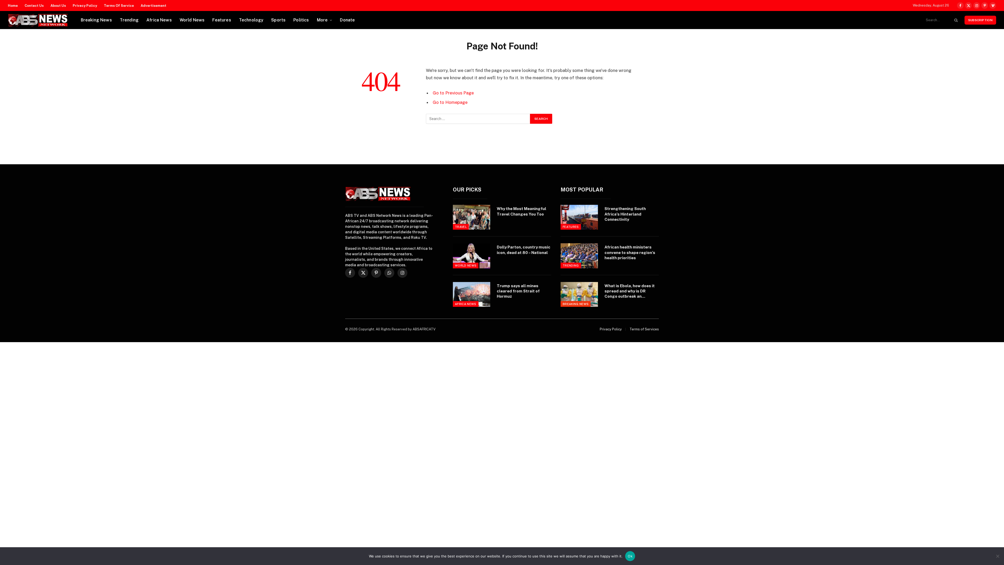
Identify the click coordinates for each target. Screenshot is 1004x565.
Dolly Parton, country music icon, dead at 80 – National (523, 250)
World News (192, 20)
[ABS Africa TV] (38, 20)
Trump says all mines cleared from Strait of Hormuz (518, 291)
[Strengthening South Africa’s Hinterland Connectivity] (579, 217)
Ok (630, 556)
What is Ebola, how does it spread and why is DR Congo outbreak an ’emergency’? (629, 291)
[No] (997, 556)
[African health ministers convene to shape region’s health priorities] (579, 255)
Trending (129, 20)
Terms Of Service (119, 6)
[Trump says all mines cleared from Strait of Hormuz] (471, 294)
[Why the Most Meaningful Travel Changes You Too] (471, 217)
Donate (347, 20)
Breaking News (96, 20)
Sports (278, 20)
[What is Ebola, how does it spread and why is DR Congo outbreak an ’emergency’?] (579, 294)
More (322, 20)
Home (13, 6)
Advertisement (153, 6)
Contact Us (34, 6)
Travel (461, 226)
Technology (251, 20)
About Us (58, 6)
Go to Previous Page (453, 92)
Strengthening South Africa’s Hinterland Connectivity (625, 214)
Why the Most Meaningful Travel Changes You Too (521, 211)
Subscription (980, 20)
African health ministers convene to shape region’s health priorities (629, 252)
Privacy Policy (85, 6)
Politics (301, 20)
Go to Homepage (450, 102)
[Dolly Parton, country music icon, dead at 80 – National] (471, 255)
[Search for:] (478, 119)
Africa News (159, 20)
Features (221, 20)
